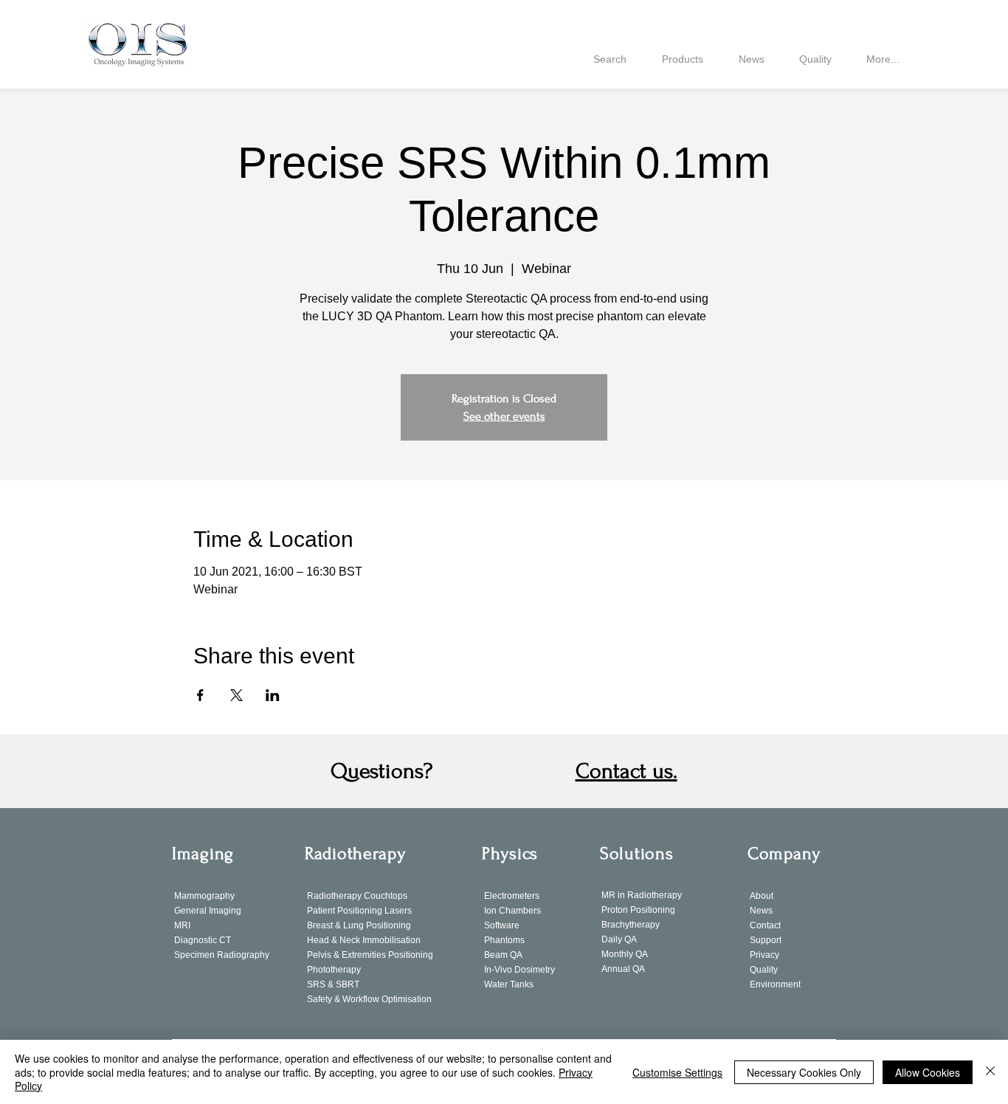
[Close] (990, 1072)
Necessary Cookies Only (804, 1072)
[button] (626, 771)
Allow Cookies (927, 1072)
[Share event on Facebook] (200, 695)
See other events (504, 416)
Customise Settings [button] (677, 1072)
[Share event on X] (236, 695)
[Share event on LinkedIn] (273, 695)
